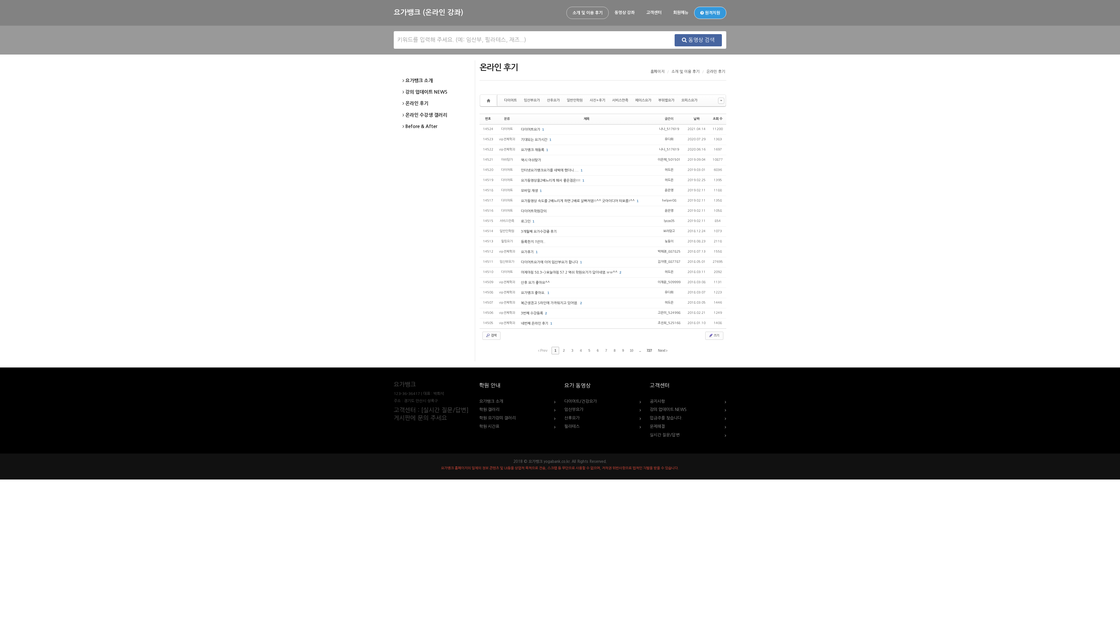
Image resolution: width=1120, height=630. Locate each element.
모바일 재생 (530, 190)
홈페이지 (657, 72)
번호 (488, 118)
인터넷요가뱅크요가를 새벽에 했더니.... (550, 170)
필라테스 (572, 426)
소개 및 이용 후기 (588, 13)
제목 (586, 118)
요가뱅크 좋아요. (533, 293)
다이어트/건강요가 (580, 401)
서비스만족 (620, 100)
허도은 (669, 170)
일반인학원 (575, 100)
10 (631, 351)
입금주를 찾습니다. (666, 418)
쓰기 (716, 335)
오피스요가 (689, 100)
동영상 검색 (701, 40)
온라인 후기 (416, 103)
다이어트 (510, 100)
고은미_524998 (669, 312)
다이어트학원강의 (534, 211)
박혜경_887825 (669, 251)
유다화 (669, 139)
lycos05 (669, 221)
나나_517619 (669, 129)
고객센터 (654, 12)
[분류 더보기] (721, 101)
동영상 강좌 (625, 12)
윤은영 (669, 190)
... (640, 351)
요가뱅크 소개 (418, 80)
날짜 (696, 118)
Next (662, 351)
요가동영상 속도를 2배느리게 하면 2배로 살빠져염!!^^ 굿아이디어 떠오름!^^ (578, 201)
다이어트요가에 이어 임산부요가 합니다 (550, 262)
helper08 (669, 200)
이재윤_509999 (669, 282)
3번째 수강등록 (532, 313)
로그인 (526, 221)
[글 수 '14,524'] (489, 100)
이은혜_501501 (669, 159)
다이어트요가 (531, 129)
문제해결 (657, 426)
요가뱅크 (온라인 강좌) (428, 12)
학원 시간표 (489, 426)
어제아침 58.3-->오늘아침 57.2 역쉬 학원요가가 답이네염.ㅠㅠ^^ (569, 272)
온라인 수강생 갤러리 (425, 115)
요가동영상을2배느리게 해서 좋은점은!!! (551, 180)
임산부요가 (532, 100)
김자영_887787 (669, 261)
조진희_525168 (669, 323)
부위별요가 (666, 100)
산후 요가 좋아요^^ (535, 282)
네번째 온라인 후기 (535, 323)
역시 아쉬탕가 (531, 160)
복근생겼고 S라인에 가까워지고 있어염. (550, 303)
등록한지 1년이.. (533, 242)
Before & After (420, 126)
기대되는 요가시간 (534, 139)
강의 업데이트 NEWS (425, 92)
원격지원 (712, 13)
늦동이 (669, 241)
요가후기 (528, 252)
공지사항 (657, 401)
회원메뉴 (680, 12)
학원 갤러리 (489, 409)
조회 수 (717, 118)
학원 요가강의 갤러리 (497, 418)
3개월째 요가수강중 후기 (539, 231)
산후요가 (553, 100)
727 (649, 351)
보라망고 (669, 231)
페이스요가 (643, 100)
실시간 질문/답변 (665, 435)
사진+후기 (597, 100)
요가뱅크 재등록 (533, 150)
